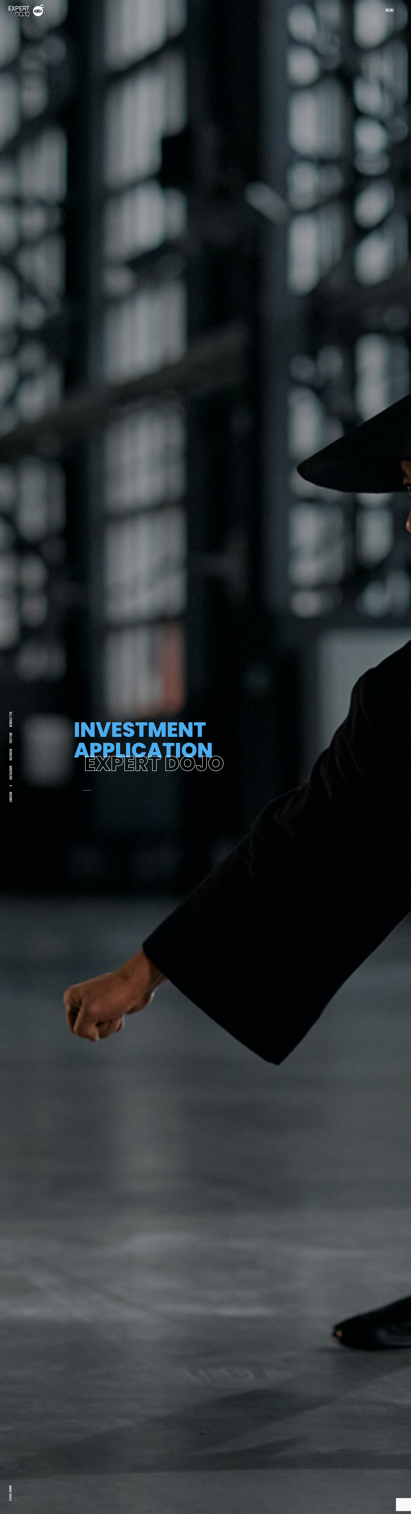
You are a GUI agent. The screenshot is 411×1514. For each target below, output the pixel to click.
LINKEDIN (10, 797)
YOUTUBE (10, 737)
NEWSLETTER (10, 719)
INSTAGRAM (10, 773)
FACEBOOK (10, 754)
